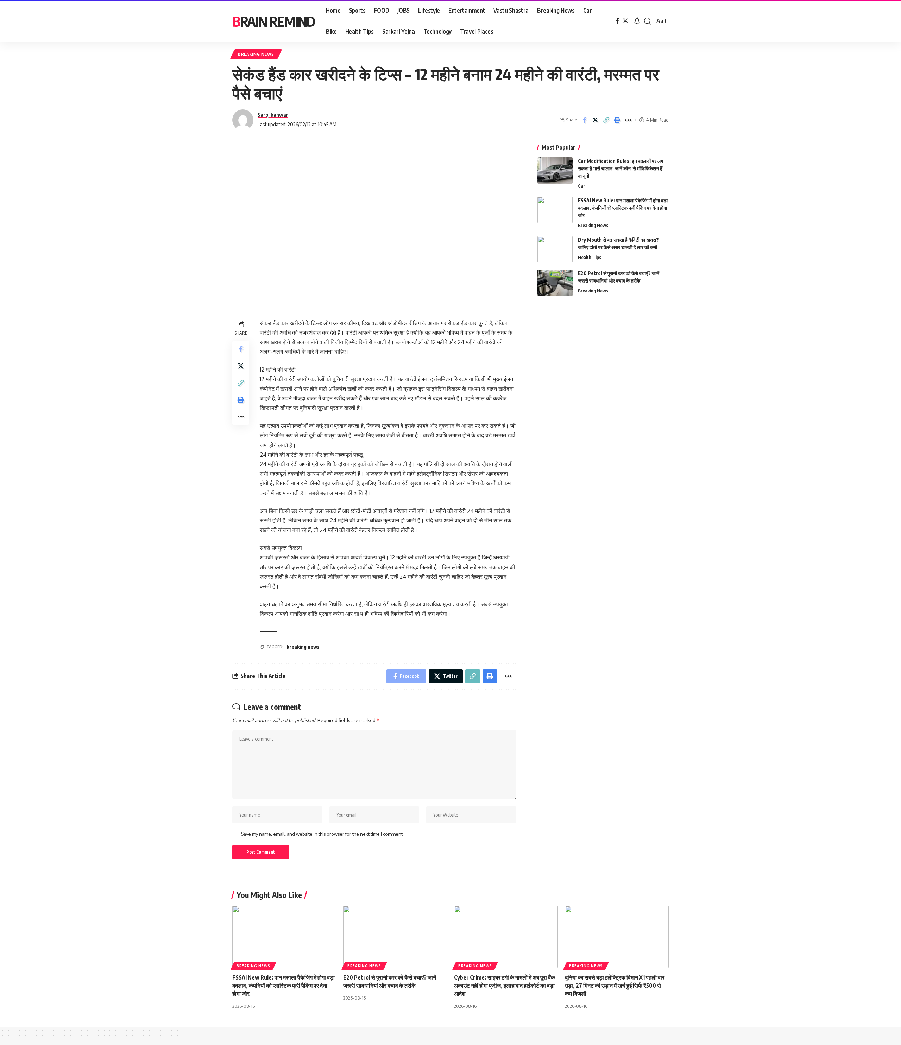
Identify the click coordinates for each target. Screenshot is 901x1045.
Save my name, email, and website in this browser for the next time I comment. (322, 834)
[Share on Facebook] (585, 120)
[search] (647, 21)
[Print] (617, 120)
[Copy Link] (606, 120)
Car (581, 186)
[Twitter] (625, 21)
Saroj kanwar (273, 115)
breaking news (303, 647)
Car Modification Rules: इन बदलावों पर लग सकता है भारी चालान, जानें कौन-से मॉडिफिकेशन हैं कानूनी (620, 168)
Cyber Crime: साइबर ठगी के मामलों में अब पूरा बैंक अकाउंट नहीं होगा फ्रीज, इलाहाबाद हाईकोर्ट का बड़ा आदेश (504, 985)
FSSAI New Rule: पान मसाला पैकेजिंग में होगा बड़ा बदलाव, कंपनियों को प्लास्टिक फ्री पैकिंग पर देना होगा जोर (623, 207)
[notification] (637, 21)
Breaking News (256, 54)
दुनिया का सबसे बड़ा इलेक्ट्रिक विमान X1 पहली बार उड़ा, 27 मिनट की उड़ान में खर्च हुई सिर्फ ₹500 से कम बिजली (614, 985)
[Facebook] (617, 21)
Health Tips (589, 257)
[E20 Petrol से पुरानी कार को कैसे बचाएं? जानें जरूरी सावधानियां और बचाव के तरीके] (555, 283)
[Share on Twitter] (595, 120)
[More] (628, 120)
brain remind (273, 21)
